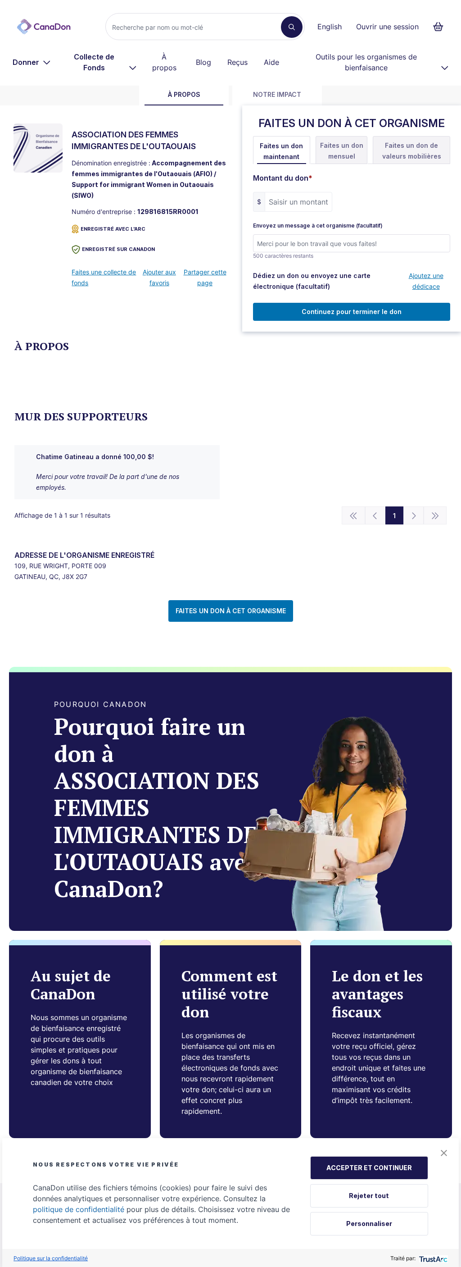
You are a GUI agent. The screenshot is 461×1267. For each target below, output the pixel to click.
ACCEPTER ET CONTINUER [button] (369, 1167)
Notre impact (277, 94)
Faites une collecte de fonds (104, 277)
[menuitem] (32, 62)
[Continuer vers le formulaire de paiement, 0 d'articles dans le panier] (441, 26)
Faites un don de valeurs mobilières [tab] (411, 150)
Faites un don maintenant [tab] (281, 151)
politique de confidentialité (78, 1209)
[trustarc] (432, 1258)
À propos (164, 62)
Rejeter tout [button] (369, 1195)
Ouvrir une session (387, 26)
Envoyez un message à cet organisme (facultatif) (318, 226)
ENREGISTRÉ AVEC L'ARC (113, 229)
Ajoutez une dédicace (426, 281)
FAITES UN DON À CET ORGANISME (231, 611)
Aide (271, 62)
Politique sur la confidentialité (51, 1258)
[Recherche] (292, 27)
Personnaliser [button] (369, 1223)
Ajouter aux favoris (159, 277)
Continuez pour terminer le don (352, 311)
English (329, 26)
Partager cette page (205, 277)
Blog (203, 62)
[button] (444, 1153)
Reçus (237, 62)
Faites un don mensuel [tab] (341, 150)
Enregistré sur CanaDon (118, 249)
